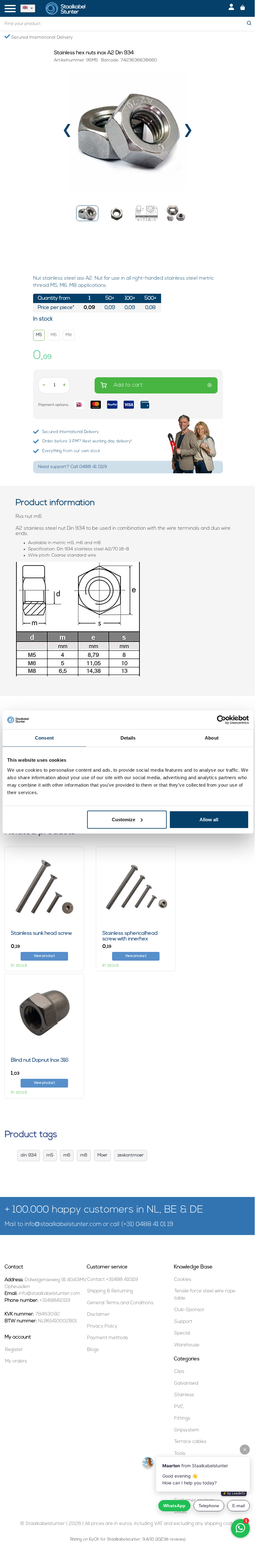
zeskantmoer (130, 1155)
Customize (123, 819)
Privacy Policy (102, 1326)
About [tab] (212, 738)
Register (14, 1350)
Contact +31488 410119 (112, 1279)
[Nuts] (78, 619)
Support (183, 1322)
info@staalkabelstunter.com (63, 1225)
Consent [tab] (44, 738)
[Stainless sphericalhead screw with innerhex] (135, 886)
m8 (83, 1155)
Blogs (93, 1350)
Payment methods (107, 1338)
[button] (87, 213)
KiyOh (94, 1539)
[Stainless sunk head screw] (44, 886)
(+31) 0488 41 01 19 (147, 1225)
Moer (102, 1155)
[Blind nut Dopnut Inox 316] (44, 1013)
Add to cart (128, 385)
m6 (66, 1155)
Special (182, 1333)
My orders (16, 1361)
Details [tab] (128, 738)
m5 (50, 1155)
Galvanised (186, 1383)
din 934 (29, 1155)
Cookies (182, 1279)
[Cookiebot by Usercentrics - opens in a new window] (221, 720)
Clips (179, 1371)
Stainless (184, 1395)
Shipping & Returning (110, 1291)
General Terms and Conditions (120, 1303)
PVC (179, 1407)
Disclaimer (98, 1314)
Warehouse (186, 1345)
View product (44, 956)
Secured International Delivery (41, 37)
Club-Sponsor (189, 1310)
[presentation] (67, 133)
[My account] (231, 8)
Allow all (208, 819)
